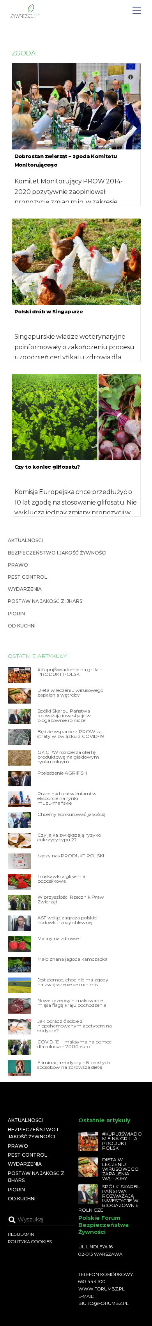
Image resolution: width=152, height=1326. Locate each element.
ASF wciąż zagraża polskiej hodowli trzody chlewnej (67, 920)
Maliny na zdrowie (58, 938)
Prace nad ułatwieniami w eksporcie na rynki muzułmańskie (67, 798)
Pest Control (27, 577)
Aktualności (25, 540)
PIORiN (16, 614)
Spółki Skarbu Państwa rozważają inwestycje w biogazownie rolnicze (64, 716)
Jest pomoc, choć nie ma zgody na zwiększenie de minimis (72, 982)
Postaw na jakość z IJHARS (45, 601)
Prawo (18, 565)
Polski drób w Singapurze (48, 311)
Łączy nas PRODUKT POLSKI (70, 855)
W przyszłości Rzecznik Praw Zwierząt (70, 899)
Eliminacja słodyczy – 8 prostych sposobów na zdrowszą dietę (73, 1065)
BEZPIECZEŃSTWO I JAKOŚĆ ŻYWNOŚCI (57, 553)
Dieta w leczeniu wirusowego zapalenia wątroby (70, 692)
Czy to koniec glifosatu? (47, 467)
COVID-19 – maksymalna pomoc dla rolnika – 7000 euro (74, 1044)
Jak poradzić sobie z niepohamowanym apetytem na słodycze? (74, 1026)
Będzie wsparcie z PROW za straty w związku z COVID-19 (70, 734)
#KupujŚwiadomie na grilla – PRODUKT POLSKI (69, 672)
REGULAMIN (21, 1234)
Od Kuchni (21, 626)
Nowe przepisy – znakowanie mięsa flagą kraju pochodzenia (71, 1003)
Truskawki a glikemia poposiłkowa (61, 878)
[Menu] (137, 10)
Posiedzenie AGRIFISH (62, 773)
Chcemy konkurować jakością (71, 814)
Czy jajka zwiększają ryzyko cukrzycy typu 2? (69, 837)
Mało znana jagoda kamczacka (72, 959)
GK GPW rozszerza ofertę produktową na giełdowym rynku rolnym (68, 757)
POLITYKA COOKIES (30, 1241)
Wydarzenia (25, 589)
